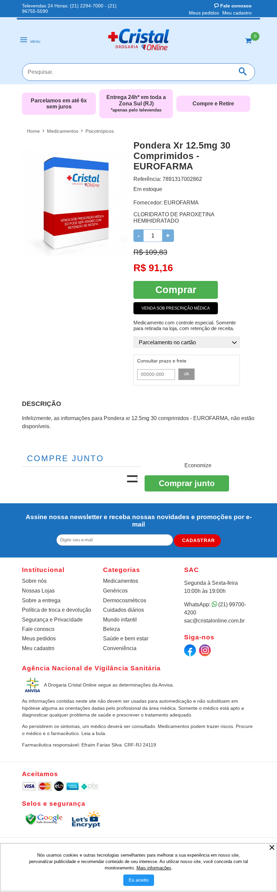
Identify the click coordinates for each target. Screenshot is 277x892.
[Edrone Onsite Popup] (138, 446)
